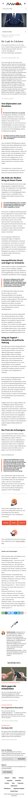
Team (13, 783)
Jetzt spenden (7, 772)
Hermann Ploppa (13, 720)
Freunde (7, 783)
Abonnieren (21, 759)
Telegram (6, 777)
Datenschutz (14, 785)
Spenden (5, 522)
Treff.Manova (7, 788)
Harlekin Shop (14, 791)
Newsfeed (9, 780)
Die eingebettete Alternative (12, 707)
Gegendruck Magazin (19, 788)
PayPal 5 (14, 522)
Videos (14, 777)
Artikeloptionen (7, 31)
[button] (2, 613)
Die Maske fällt (7, 728)
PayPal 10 (22, 522)
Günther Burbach (9, 98)
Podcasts (21, 777)
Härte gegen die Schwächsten (8, 687)
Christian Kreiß (13, 739)
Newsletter (18, 780)
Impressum (21, 783)
